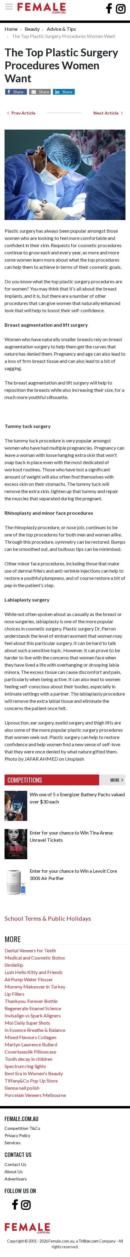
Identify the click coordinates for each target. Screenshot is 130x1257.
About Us (14, 1171)
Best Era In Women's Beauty (34, 1073)
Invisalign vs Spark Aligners (33, 1015)
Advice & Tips (61, 29)
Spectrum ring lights (25, 1066)
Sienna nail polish (22, 1088)
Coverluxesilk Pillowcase (30, 1051)
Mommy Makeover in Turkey (35, 986)
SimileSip (14, 965)
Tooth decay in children (28, 1059)
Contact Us (15, 1164)
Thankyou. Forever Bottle (31, 1001)
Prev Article (22, 112)
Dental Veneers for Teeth (30, 950)
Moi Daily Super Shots (27, 1023)
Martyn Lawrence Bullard (31, 1044)
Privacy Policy (17, 1135)
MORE (115, 780)
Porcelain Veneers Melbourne (35, 1095)
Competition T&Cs (22, 1128)
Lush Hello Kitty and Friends (34, 972)
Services (13, 1142)
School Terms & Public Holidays (48, 918)
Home (11, 29)
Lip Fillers (14, 994)
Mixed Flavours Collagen (30, 1037)
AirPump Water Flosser (29, 979)
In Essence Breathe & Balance (35, 1030)
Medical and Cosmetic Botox (35, 957)
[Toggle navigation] (11, 6)
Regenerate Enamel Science (33, 1008)
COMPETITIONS (25, 779)
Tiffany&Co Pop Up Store (31, 1080)
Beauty (32, 29)
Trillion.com (89, 1241)
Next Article (107, 112)
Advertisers (16, 1178)
